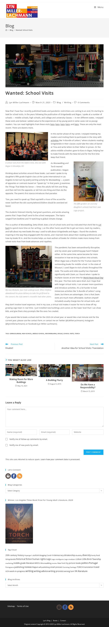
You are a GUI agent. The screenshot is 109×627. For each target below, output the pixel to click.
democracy (59, 555)
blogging (42, 555)
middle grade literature (23, 563)
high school (27, 334)
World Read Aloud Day (93, 277)
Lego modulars (69, 559)
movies (54, 563)
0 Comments (84, 102)
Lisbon (79, 559)
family (93, 555)
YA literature (81, 571)
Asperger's (28, 555)
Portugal (93, 562)
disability (78, 555)
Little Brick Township (91, 559)
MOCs (37, 563)
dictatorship (69, 555)
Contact (63, 620)
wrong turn (69, 571)
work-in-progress (17, 571)
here (52, 124)
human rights (39, 559)
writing (29, 571)
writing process (56, 571)
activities (55, 140)
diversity (86, 555)
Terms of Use (23, 606)
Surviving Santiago (69, 567)
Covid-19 (50, 555)
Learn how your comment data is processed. (60, 459)
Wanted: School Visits (24, 30)
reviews (28, 567)
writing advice (41, 571)
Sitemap (11, 606)
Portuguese (9, 567)
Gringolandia (15, 334)
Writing (67, 102)
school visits (68, 334)
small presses (56, 567)
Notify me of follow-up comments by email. (28, 439)
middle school (38, 334)
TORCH (77, 334)
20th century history (14, 555)
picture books (75, 563)
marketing (9, 563)
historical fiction (24, 559)
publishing (19, 567)
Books (55, 620)
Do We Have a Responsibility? (87, 386)
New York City (62, 563)
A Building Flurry (54, 380)
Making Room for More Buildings (21, 381)
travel (96, 567)
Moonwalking (51, 334)
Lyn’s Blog (46, 620)
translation (88, 567)
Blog (59, 102)
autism (36, 555)
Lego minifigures (58, 559)
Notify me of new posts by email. (24, 445)
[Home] (6, 30)
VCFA (7, 571)
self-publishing (44, 567)
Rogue (60, 334)
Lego (48, 559)
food (98, 555)
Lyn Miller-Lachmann (19, 102)
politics (85, 562)
